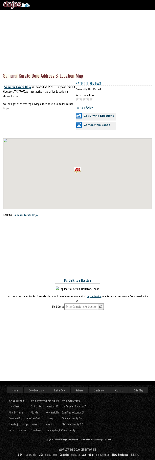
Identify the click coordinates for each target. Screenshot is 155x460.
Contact (119, 390)
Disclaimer (99, 390)
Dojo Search (15, 406)
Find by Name (16, 412)
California (36, 406)
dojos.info (31, 455)
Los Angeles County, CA (74, 406)
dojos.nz (134, 455)
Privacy (79, 390)
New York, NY (52, 412)
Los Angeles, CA (54, 430)
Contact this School (97, 124)
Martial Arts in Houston (77, 280)
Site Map (138, 390)
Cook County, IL (70, 430)
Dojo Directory (36, 390)
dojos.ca (75, 455)
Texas (34, 424)
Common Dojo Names (20, 418)
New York (36, 418)
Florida (34, 412)
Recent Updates (17, 430)
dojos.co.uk (51, 455)
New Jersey (36, 430)
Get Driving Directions (99, 115)
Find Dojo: (58, 307)
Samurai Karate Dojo (17, 87)
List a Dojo (59, 390)
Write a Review (85, 107)
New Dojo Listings (18, 424)
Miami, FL (50, 424)
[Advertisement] (77, 40)
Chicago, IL (51, 418)
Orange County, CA (72, 418)
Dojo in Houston (94, 296)
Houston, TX (52, 406)
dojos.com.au (103, 455)
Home (15, 390)
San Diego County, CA (73, 412)
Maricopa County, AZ (72, 424)
